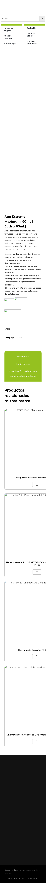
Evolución (31, 28)
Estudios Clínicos (31, 34)
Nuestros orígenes (8, 29)
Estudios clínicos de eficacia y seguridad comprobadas (23, 373)
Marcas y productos (32, 42)
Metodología (10, 43)
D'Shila (19, 338)
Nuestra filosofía (8, 37)
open (41, 61)
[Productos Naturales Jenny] (21, 10)
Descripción (23, 356)
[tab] (23, 356)
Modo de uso (23, 364)
